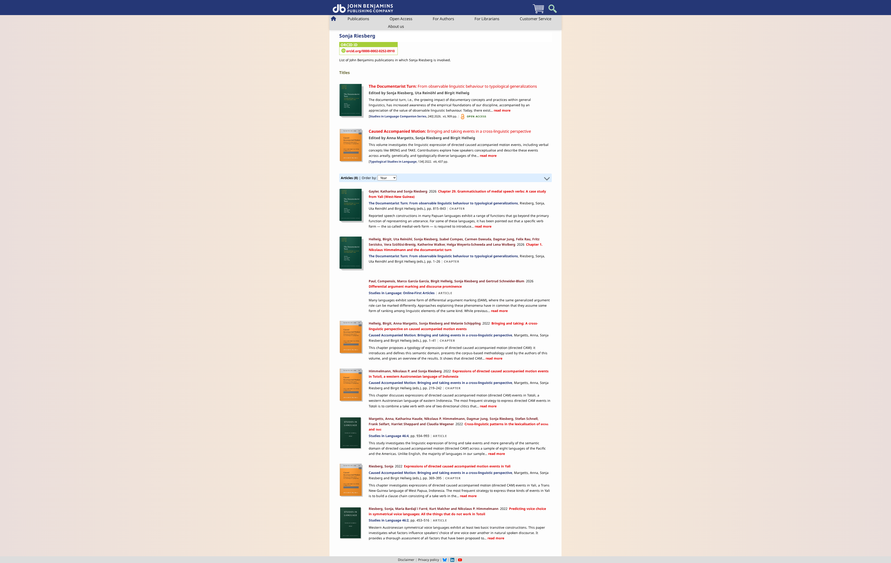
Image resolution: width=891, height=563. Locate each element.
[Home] (363, 6)
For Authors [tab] (443, 18)
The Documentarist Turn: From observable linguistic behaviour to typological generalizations (443, 203)
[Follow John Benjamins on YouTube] (460, 559)
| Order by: (359, 178)
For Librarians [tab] (487, 18)
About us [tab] (396, 26)
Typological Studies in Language (393, 162)
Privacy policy (428, 559)
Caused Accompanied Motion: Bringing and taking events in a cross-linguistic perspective (440, 335)
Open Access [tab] (401, 18)
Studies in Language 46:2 (389, 520)
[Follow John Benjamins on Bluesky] (445, 559)
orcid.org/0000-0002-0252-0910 (370, 51)
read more (501, 110)
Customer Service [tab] (535, 18)
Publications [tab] (358, 18)
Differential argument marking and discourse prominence (415, 286)
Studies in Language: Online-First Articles (402, 293)
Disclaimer (406, 559)
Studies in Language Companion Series (398, 116)
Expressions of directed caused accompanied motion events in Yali (457, 466)
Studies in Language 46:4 (389, 436)
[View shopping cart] (538, 13)
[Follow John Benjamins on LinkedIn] (452, 559)
